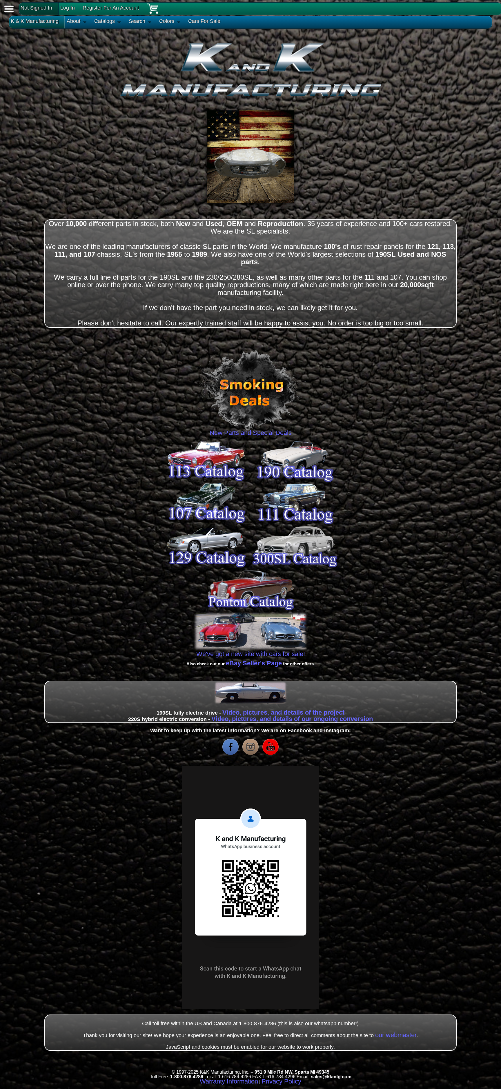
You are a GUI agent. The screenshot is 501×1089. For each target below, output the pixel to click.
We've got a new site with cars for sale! (250, 654)
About (73, 21)
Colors (166, 21)
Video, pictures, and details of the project (283, 712)
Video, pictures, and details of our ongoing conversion (292, 718)
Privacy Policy (281, 1081)
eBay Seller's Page (254, 663)
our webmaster (396, 1035)
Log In (67, 8)
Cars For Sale (204, 21)
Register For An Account (111, 8)
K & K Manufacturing (35, 21)
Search (137, 21)
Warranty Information (229, 1081)
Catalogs (104, 21)
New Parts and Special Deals (251, 432)
